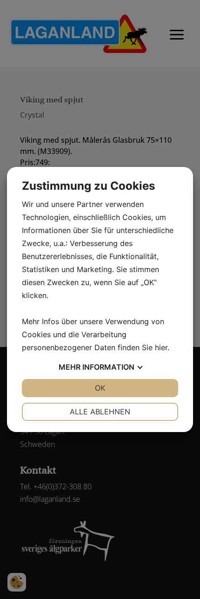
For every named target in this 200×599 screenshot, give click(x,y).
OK (100, 388)
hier (161, 347)
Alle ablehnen (100, 411)
